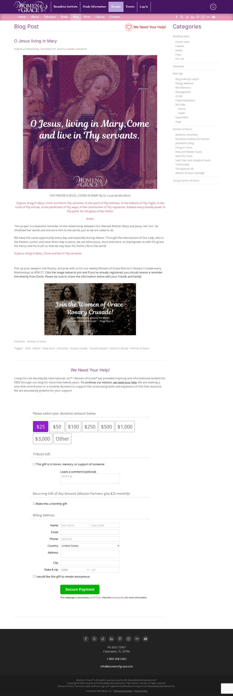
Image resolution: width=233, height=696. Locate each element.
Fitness (182, 108)
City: (56, 563)
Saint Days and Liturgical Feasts (192, 160)
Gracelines (178, 66)
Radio (64, 17)
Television (50, 17)
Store (87, 17)
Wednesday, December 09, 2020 (44, 49)
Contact (115, 17)
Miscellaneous (183, 87)
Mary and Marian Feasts (188, 151)
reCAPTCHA (95, 597)
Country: (53, 546)
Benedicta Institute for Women (192, 139)
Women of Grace (36, 341)
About (35, 17)
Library (100, 17)
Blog (76, 17)
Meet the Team (184, 156)
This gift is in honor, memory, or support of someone (70, 464)
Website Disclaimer (123, 691)
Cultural (179, 46)
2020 (28, 348)
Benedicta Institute (65, 6)
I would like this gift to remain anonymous (63, 576)
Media (178, 50)
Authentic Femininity (186, 134)
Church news (182, 41)
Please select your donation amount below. (64, 413)
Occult (178, 96)
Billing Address (44, 515)
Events (130, 6)
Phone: (54, 539)
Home (22, 17)
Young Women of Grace (186, 180)
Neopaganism (183, 91)
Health (181, 113)
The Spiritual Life (184, 168)
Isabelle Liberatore (76, 49)
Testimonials (182, 164)
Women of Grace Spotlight (190, 173)
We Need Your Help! (149, 27)
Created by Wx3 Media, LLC (99, 691)
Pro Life (179, 58)
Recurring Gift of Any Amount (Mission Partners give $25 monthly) (81, 493)
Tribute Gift (41, 454)
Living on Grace (183, 147)
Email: (55, 532)
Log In (144, 6)
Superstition (181, 117)
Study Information (94, 6)
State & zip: (51, 569)
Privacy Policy (140, 691)
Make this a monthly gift (51, 504)
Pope (178, 54)
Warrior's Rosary (119, 348)
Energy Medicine (184, 83)
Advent (36, 348)
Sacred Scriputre (99, 348)
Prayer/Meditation (185, 100)
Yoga (178, 121)
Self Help (180, 104)
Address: (53, 552)
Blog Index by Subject (187, 79)
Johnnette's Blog (184, 143)
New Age (178, 73)
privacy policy (118, 597)
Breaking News (181, 36)
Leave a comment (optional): (78, 472)
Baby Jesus (49, 348)
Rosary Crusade (79, 348)
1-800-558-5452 (117, 659)
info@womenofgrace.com (116, 666)
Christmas (62, 348)
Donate (116, 6)
